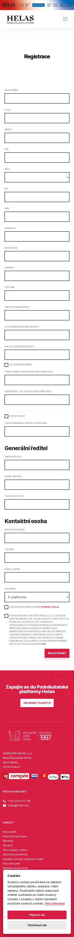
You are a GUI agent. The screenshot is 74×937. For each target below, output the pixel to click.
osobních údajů (50, 607)
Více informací (55, 903)
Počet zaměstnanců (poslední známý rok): (29, 372)
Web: (7, 208)
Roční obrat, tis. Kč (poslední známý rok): (28, 391)
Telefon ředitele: (14, 496)
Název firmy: (11, 90)
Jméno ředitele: (13, 456)
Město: (8, 129)
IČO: (6, 189)
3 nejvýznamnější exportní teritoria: (26, 423)
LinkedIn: (9, 267)
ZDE (44, 644)
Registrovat (57, 653)
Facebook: (10, 228)
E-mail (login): (12, 569)
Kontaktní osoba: (15, 529)
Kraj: (7, 169)
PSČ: (7, 149)
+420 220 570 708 (18, 800)
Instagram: (11, 248)
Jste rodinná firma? (20, 364)
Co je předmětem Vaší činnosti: (22, 327)
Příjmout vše (37, 914)
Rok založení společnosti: (19, 346)
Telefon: (9, 549)
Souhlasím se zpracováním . (34, 607)
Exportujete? (17, 416)
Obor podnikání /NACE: (17, 307)
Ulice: (8, 110)
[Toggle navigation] (65, 19)
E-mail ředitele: (13, 476)
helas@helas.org (17, 805)
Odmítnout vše (37, 925)
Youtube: (10, 287)
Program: (10, 589)
